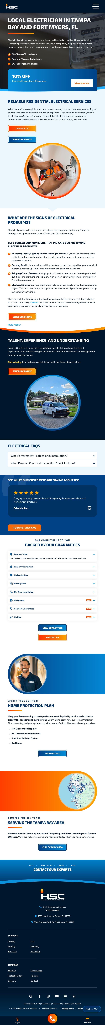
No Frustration (21, 575)
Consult (34, 302)
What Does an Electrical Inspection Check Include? (43, 463)
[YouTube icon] (57, 996)
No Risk (17, 617)
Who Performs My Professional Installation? (39, 455)
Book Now (87, 1022)
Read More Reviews (24, 527)
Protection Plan (15, 975)
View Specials (82, 83)
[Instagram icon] (48, 996)
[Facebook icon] (39, 996)
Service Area (36, 970)
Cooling (11, 941)
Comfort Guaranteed (24, 608)
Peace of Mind (21, 554)
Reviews (34, 975)
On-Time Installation (23, 592)
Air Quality (35, 951)
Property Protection (23, 566)
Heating (11, 946)
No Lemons (19, 600)
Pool (32, 941)
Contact (34, 980)
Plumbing (34, 946)
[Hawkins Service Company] (12, 6)
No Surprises (20, 583)
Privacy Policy (68, 1008)
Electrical (12, 951)
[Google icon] (31, 996)
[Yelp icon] (74, 996)
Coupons (12, 980)
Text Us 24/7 (92, 1009)
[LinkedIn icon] (65, 996)
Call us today (15, 362)
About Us (12, 970)
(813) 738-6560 (52, 910)
